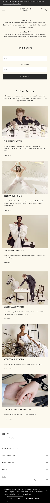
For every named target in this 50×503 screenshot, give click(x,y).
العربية (36, 480)
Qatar (4, 477)
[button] (3, 9)
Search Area (25, 65)
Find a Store (25, 77)
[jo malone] (25, 9)
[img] (46, 9)
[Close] (46, 490)
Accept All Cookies (33, 499)
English (45, 480)
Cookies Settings (15, 499)
